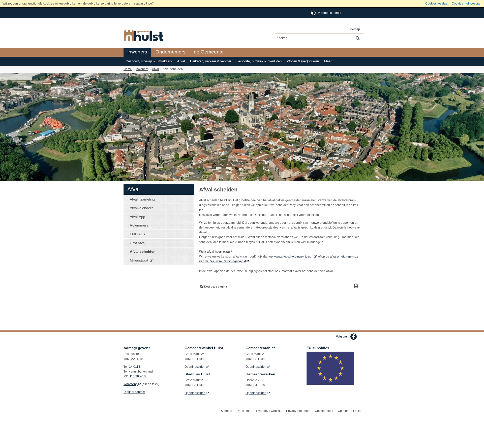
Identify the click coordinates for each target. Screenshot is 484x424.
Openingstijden (195, 367)
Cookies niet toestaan (466, 3)
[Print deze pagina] (356, 286)
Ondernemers (171, 51)
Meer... (329, 61)
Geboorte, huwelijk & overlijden (259, 61)
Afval (181, 61)
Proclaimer (244, 411)
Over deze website (269, 411)
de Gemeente (209, 51)
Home (128, 69)
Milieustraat (139, 260)
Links (356, 411)
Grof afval (137, 243)
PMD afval (138, 234)
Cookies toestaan (437, 3)
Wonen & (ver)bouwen (303, 61)
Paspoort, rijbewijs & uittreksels (149, 61)
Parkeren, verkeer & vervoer (210, 61)
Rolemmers (139, 225)
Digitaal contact (134, 392)
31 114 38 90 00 (136, 376)
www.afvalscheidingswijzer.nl (293, 256)
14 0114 (134, 367)
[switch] (326, 12)
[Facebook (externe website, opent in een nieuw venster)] (353, 336)
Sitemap (354, 29)
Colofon (343, 411)
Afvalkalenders (141, 208)
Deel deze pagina (215, 286)
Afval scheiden (143, 251)
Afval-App (137, 217)
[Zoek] (357, 37)
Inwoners (137, 51)
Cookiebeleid (324, 411)
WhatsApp (131, 384)
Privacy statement (298, 411)
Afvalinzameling (142, 199)
